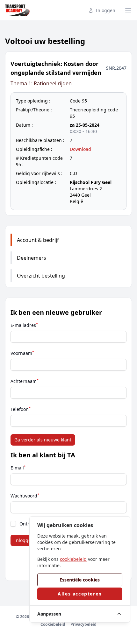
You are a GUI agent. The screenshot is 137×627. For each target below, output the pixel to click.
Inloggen (105, 10)
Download (80, 149)
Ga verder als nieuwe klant (42, 440)
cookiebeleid (73, 559)
